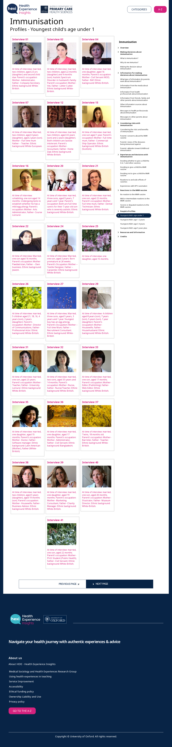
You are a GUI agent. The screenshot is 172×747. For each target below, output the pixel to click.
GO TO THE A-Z (22, 711)
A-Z (160, 9)
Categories (139, 9)
